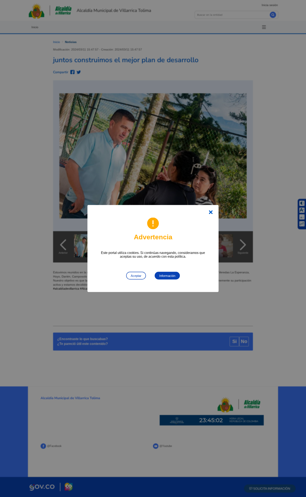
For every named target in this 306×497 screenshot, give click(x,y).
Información (167, 276)
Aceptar (136, 276)
